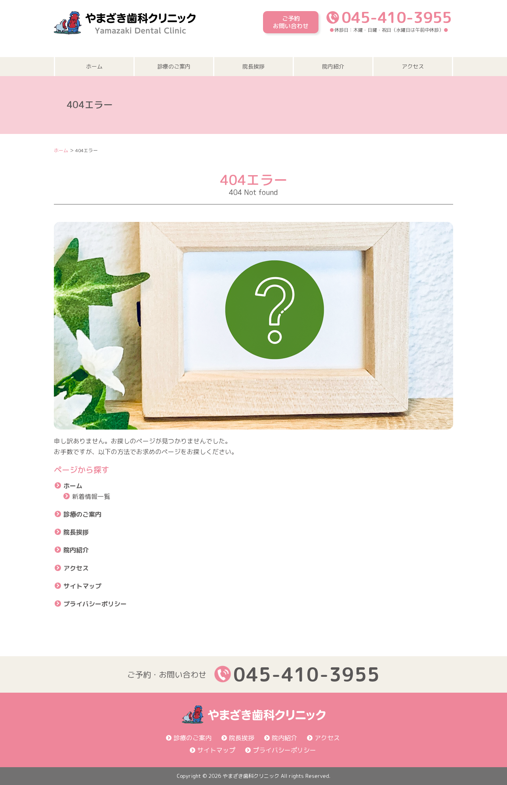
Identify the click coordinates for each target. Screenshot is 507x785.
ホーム (94, 66)
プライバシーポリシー (95, 604)
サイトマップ (82, 586)
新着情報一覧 (91, 496)
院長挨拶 (253, 66)
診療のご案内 (174, 66)
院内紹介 (333, 66)
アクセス (413, 66)
